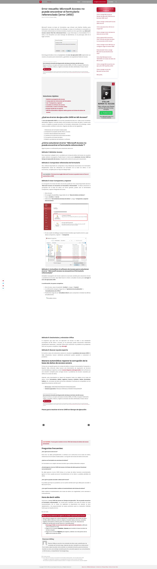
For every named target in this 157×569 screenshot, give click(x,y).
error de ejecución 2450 (78, 557)
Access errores (46, 556)
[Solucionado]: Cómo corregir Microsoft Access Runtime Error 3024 (105, 51)
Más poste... (100, 74)
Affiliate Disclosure (91, 567)
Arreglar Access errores (100, 1)
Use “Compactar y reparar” (54, 103)
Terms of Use (112, 567)
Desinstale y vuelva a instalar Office (56, 106)
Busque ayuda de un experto (54, 108)
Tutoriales (110, 1)
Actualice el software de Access (55, 105)
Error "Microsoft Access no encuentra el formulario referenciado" (57, 557)
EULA (117, 567)
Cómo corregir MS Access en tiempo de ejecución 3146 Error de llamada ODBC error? (106, 16)
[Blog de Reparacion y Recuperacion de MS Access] (45, 2)
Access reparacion (87, 1)
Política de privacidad (85, 72)
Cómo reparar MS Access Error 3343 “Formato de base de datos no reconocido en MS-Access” (105, 39)
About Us (84, 567)
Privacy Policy (105, 567)
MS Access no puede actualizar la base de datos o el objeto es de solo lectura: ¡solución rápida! (65, 560)
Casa (78, 1)
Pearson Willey (48, 539)
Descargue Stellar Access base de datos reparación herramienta (64, 525)
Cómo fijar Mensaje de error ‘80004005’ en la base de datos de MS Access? (106, 58)
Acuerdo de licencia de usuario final (74, 72)
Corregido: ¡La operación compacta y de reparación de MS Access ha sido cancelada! (62, 559)
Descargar (47, 69)
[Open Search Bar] (116, 2)
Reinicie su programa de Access (55, 99)
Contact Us (98, 567)
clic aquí (64, 346)
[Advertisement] (66, 23)
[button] (43, 425)
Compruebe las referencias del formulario (58, 101)
